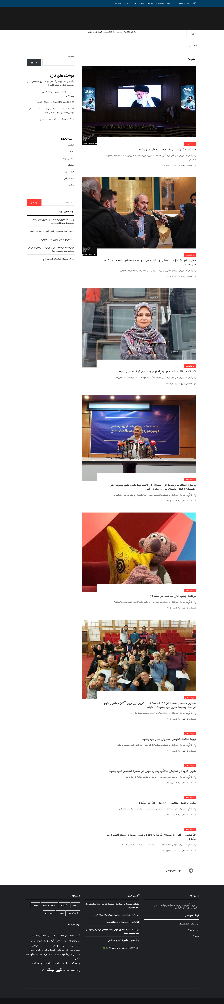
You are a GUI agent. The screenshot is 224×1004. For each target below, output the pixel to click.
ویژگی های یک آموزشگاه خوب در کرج (57, 119)
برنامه (38, 935)
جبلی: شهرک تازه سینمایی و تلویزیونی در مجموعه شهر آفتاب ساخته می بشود (150, 262)
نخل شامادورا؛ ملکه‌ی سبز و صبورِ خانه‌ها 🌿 (121, 948)
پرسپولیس (75, 970)
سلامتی (127, 3)
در (58, 945)
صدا (32, 950)
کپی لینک (54, 969)
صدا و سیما (73, 954)
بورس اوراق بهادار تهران (71, 940)
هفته (27, 954)
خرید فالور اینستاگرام (189, 924)
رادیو (43, 945)
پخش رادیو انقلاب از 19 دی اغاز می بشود (167, 802)
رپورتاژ (195, 936)
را (47, 945)
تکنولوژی (160, 3)
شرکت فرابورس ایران (45, 950)
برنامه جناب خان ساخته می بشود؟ (173, 596)
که (64, 970)
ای (51, 935)
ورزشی (168, 3)
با (48, 935)
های (32, 954)
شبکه (72, 950)
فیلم (62, 954)
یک (43, 970)
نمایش (41, 954)
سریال (35, 945)
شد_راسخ (60, 950)
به (33, 935)
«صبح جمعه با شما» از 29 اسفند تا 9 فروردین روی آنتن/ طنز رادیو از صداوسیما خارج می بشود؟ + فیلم (150, 705)
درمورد (52, 945)
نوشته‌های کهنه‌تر (173, 870)
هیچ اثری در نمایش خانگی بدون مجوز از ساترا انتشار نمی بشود (152, 771)
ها (36, 954)
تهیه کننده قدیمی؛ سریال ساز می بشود (169, 739)
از (66, 935)
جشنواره (64, 946)
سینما (78, 950)
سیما (29, 945)
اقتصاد (150, 3)
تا (61, 940)
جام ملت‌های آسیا (74, 946)
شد (67, 950)
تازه (58, 940)
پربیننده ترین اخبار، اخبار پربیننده (55, 963)
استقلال (61, 935)
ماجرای (57, 954)
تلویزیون (49, 940)
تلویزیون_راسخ (37, 940)
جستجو (71, 56)
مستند (51, 954)
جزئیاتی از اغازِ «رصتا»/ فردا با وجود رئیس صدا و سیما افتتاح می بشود (151, 836)
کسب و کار (116, 3)
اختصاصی (72, 935)
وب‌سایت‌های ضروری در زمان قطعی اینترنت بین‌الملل (52, 231)
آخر (78, 935)
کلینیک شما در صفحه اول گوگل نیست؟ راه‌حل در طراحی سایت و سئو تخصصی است (51, 110)
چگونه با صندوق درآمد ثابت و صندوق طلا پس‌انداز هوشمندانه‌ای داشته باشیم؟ (50, 83)
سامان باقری (185, 165)
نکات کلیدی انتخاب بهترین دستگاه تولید (55, 102)
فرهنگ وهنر (139, 3)
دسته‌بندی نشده (66, 158)
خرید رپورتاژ (193, 930)
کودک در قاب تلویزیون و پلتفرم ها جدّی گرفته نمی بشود (157, 371)
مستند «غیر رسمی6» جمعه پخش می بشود (167, 149)
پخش (77, 958)
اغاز (54, 935)
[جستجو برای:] (57, 202)
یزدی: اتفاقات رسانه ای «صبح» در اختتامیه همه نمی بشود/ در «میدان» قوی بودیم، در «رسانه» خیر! (153, 486)
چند (67, 970)
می (45, 954)
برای (44, 935)
